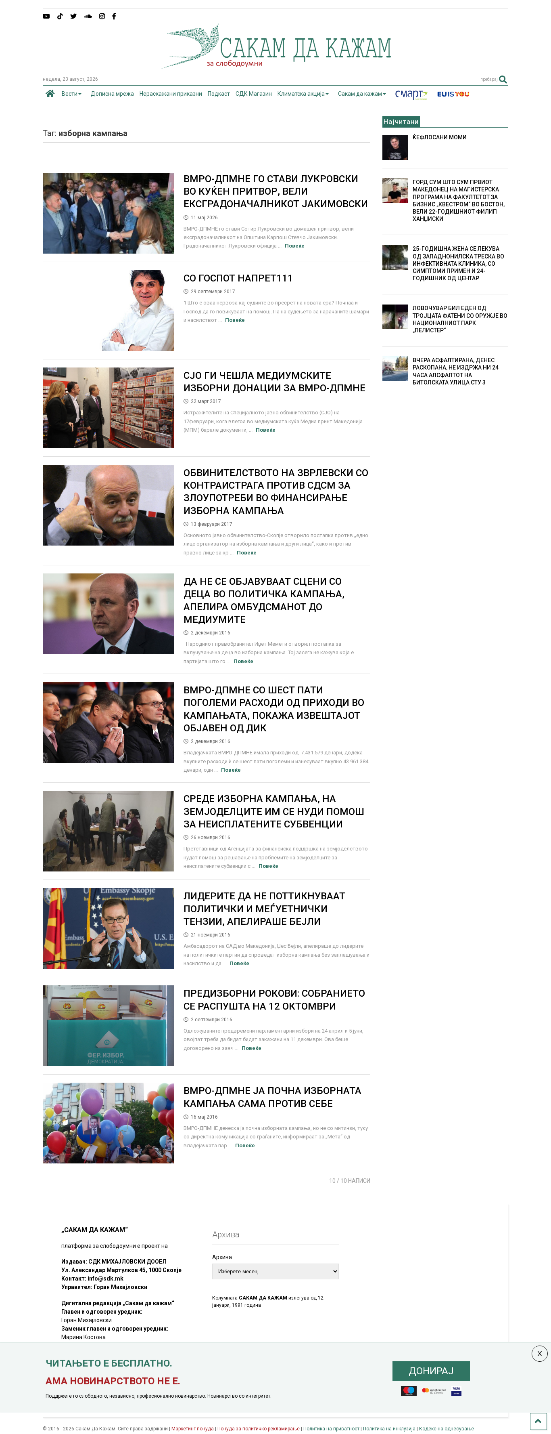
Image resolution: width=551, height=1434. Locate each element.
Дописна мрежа (112, 93)
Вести (69, 93)
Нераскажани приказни (171, 93)
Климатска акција (301, 93)
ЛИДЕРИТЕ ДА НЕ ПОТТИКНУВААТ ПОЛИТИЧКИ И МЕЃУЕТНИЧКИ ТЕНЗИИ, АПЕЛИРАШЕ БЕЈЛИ (264, 908)
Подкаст (219, 93)
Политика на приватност (331, 1429)
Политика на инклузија (389, 1429)
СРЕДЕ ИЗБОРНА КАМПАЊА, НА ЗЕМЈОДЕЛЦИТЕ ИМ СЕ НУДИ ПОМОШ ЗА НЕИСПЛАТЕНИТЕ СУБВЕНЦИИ (274, 811)
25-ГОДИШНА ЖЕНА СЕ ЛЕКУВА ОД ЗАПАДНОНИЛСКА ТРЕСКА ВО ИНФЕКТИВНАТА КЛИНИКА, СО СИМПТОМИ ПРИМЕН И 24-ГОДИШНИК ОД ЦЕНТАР (458, 263)
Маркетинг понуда (193, 1429)
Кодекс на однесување (446, 1429)
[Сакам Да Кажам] (275, 66)
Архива (222, 1257)
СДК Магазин (254, 93)
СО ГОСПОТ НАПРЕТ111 (238, 278)
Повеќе (295, 246)
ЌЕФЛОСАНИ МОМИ (440, 137)
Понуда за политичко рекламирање (258, 1429)
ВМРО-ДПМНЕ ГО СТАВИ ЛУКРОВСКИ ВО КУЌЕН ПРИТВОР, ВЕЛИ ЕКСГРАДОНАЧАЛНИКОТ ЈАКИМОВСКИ (276, 191)
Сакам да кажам (360, 93)
